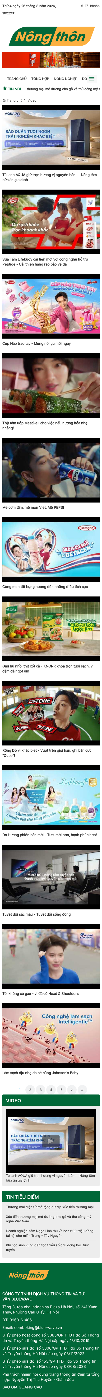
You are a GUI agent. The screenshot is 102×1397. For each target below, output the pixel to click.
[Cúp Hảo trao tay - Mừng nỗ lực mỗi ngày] (51, 306)
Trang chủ (17, 79)
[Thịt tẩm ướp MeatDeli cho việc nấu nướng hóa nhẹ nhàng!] (51, 385)
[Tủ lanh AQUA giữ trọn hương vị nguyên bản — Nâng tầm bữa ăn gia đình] (51, 137)
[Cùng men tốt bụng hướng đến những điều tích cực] (51, 549)
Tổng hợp (40, 79)
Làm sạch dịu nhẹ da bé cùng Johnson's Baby (40, 1073)
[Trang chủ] (51, 35)
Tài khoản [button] (92, 6)
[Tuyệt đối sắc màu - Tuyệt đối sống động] (51, 877)
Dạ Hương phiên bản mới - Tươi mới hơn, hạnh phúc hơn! (49, 835)
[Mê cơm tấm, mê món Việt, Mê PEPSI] (51, 470)
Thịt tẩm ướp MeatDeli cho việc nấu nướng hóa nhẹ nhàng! (45, 425)
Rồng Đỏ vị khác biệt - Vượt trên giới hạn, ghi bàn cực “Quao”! (46, 753)
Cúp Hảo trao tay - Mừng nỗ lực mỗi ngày (36, 343)
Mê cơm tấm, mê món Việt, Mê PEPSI (33, 507)
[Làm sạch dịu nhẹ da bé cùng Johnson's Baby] (51, 1035)
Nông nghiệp (65, 79)
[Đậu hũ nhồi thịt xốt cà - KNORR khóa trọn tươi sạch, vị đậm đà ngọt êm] (51, 628)
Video (32, 100)
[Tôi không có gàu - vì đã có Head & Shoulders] (51, 956)
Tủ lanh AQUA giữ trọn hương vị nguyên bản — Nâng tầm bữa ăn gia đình (49, 177)
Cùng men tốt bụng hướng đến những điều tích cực (45, 586)
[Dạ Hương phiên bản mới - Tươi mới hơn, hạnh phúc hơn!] (51, 797)
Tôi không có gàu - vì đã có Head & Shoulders (40, 993)
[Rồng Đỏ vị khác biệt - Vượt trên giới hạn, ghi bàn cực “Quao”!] (51, 713)
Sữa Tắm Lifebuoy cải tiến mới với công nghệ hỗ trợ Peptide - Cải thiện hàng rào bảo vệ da (45, 261)
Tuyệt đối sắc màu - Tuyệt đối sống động (36, 914)
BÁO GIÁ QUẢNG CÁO (22, 1387)
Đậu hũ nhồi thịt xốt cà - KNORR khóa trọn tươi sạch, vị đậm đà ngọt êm (47, 668)
